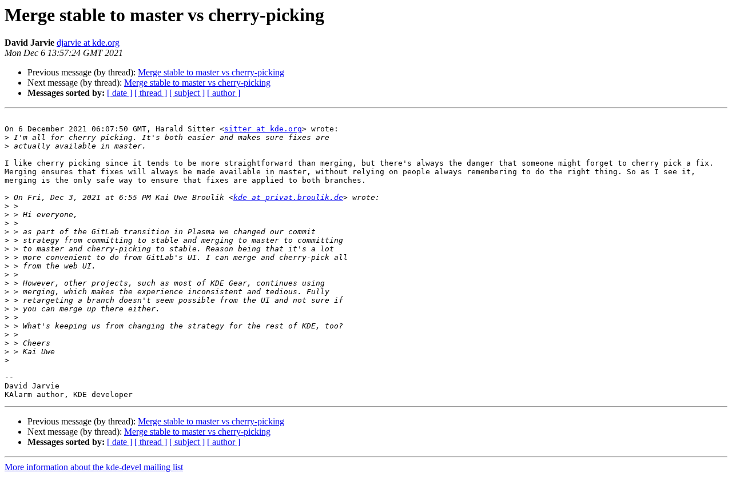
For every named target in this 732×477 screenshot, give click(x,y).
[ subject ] (187, 93)
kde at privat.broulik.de (288, 197)
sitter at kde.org (263, 129)
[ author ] (223, 93)
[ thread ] (150, 93)
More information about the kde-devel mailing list (94, 467)
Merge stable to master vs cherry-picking (211, 72)
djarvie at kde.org (88, 42)
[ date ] (119, 93)
